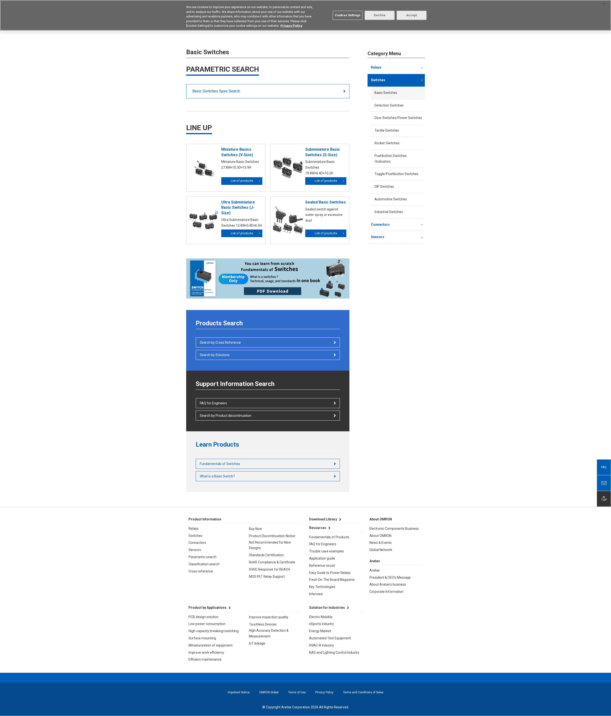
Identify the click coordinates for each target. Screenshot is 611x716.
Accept (411, 15)
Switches (378, 80)
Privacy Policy (324, 692)
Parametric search (202, 557)
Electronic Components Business (394, 528)
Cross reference (201, 571)
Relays (376, 67)
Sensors (377, 237)
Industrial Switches (388, 212)
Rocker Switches (387, 143)
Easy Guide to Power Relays (330, 573)
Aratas (374, 570)
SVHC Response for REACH (269, 569)
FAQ (603, 467)
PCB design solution (203, 617)
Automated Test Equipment (330, 638)
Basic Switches (385, 93)
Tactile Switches (386, 130)
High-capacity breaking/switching (214, 631)
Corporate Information (386, 591)
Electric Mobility (320, 617)
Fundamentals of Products (329, 537)
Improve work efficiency (206, 652)
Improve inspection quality (268, 617)
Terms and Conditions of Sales (363, 692)
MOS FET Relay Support (267, 576)
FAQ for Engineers (213, 403)
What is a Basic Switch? (217, 476)
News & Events (380, 543)
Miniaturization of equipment (210, 645)
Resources (317, 528)
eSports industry (321, 624)
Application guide (322, 558)
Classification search (204, 564)
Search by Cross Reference (220, 342)
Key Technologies (322, 587)
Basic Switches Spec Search (216, 91)
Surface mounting (202, 638)
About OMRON (380, 536)
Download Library (323, 519)
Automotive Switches (390, 199)
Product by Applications (207, 607)
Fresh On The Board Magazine (332, 580)
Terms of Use (297, 692)
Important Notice (239, 692)
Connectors (380, 224)
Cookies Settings (347, 15)
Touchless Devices (263, 624)
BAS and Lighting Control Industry (334, 652)
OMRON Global (269, 692)
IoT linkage (257, 643)
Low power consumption (207, 624)
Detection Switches (389, 105)
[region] (305, 15)
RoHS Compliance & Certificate (272, 562)
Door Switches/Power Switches (398, 118)
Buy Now (255, 529)
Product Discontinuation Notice (272, 536)
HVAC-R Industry (321, 645)
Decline (380, 15)
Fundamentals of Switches (220, 464)
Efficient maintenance (205, 659)
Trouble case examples (326, 551)
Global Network (380, 550)
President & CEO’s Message (390, 577)
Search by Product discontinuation (225, 415)
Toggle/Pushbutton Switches (396, 174)
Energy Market (320, 631)
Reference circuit (322, 565)
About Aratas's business (387, 584)
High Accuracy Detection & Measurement (269, 633)
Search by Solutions (215, 355)
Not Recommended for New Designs (270, 545)
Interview (316, 594)
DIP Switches (384, 186)
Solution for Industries (327, 607)
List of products (242, 180)
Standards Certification (266, 555)
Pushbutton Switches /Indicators (390, 158)
